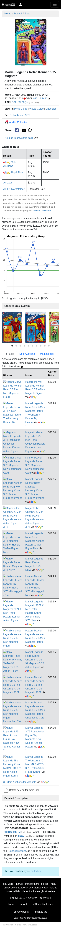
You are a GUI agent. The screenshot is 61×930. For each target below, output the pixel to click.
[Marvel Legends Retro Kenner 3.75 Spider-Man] (35, 327)
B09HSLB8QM (20, 102)
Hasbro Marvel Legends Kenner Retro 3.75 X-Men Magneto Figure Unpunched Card (35, 710)
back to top (41, 911)
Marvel (18, 13)
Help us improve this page (19, 138)
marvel (19, 883)
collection (36, 871)
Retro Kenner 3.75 (20, 115)
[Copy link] (30, 130)
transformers (32, 883)
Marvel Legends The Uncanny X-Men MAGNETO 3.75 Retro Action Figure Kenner (34, 764)
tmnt (6, 887)
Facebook (31, 897)
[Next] (56, 327)
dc (30, 887)
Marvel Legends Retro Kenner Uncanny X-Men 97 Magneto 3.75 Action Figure (34, 659)
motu (53, 883)
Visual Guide (36, 108)
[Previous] (5, 327)
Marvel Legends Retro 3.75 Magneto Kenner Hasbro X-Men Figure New (34, 541)
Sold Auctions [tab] (27, 353)
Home (7, 13)
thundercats (40, 887)
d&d (16, 891)
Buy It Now (17, 172)
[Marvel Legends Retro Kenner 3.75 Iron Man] (12, 327)
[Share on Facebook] (17, 130)
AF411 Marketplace (14, 189)
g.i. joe (44, 883)
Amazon (8, 182)
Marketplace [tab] (47, 353)
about (23, 904)
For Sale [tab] (9, 353)
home (11, 904)
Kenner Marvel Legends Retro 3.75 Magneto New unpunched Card (34, 465)
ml (22, 891)
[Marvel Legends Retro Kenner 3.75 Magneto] (30, 42)
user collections (17, 851)
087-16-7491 (40, 98)
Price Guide (20, 108)
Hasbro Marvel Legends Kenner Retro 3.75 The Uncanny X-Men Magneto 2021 (34, 685)
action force (32, 891)
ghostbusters (48, 891)
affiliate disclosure (43, 904)
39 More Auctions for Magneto (19, 782)
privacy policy (21, 911)
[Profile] (20, 4)
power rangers (19, 887)
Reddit (47, 897)
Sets (27, 13)
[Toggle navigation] (54, 4)
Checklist (51, 108)
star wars (8, 883)
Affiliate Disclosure (42, 210)
